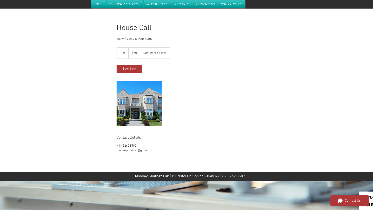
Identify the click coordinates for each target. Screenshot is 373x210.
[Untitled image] (139, 103)
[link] (129, 69)
